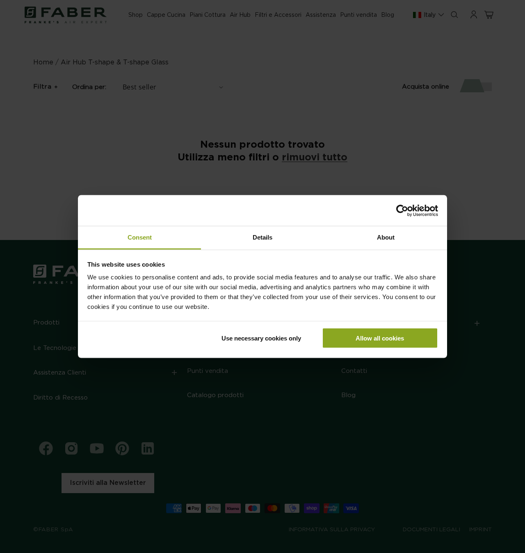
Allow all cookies (380, 337)
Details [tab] (262, 237)
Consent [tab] (140, 237)
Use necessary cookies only (261, 337)
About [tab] (386, 237)
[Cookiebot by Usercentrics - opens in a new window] (402, 210)
